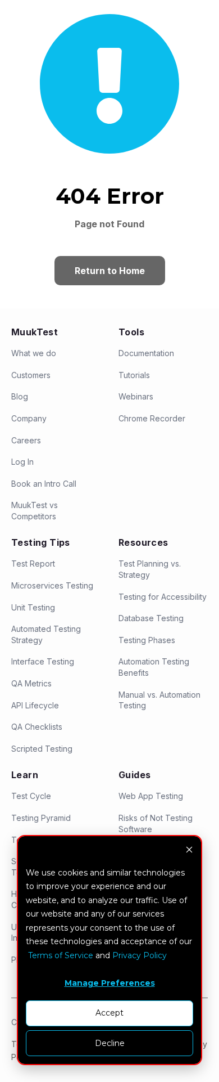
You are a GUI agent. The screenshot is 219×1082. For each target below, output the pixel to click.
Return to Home (110, 270)
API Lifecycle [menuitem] (35, 705)
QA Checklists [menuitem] (36, 726)
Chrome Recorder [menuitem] (151, 418)
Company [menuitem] (29, 418)
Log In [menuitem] (22, 461)
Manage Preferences (110, 983)
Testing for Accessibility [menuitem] (162, 596)
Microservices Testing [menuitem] (52, 585)
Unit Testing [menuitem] (33, 607)
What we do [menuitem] (33, 353)
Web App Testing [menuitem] (150, 796)
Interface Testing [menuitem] (42, 661)
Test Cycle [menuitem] (31, 796)
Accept (109, 1013)
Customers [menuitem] (31, 375)
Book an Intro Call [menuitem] (43, 483)
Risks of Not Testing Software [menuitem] (155, 823)
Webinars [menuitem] (135, 396)
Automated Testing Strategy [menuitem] (46, 634)
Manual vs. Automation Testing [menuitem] (159, 700)
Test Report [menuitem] (33, 563)
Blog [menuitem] (19, 396)
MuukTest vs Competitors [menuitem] (34, 510)
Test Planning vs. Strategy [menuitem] (149, 569)
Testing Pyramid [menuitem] (41, 818)
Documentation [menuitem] (146, 353)
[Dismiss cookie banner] (189, 851)
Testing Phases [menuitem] (146, 640)
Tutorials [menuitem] (134, 375)
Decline (110, 1043)
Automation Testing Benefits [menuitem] (153, 667)
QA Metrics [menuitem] (31, 683)
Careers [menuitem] (26, 440)
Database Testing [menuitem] (151, 618)
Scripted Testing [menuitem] (41, 748)
